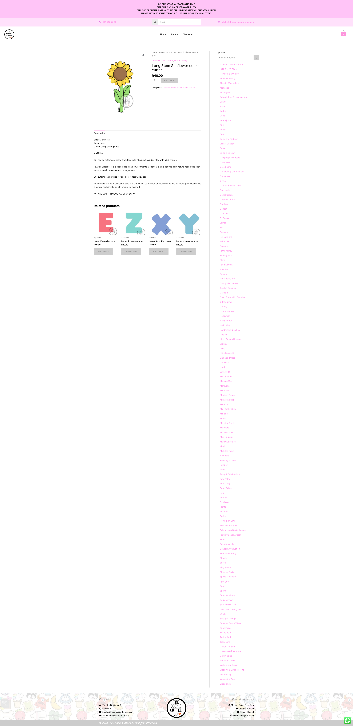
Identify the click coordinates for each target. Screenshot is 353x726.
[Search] (256, 57)
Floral (170, 60)
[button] (174, 34)
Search (221, 52)
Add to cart (169, 80)
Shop (173, 34)
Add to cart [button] (103, 251)
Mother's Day (165, 52)
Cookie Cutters (159, 60)
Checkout (188, 34)
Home (163, 34)
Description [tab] (99, 133)
